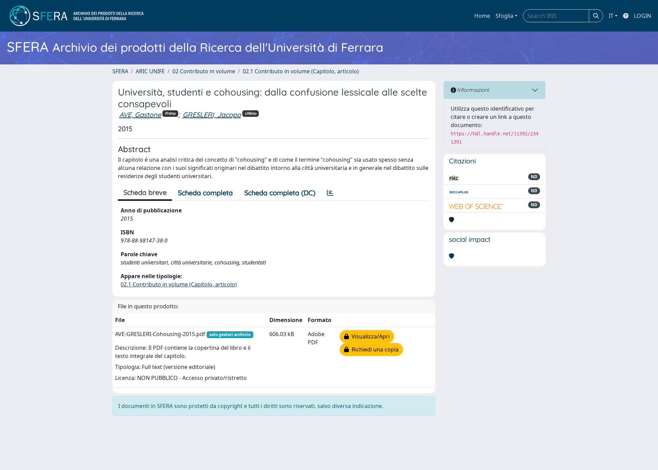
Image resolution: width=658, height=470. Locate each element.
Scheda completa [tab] (205, 192)
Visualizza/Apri (369, 336)
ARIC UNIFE (150, 71)
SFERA (120, 71)
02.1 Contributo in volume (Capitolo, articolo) (301, 71)
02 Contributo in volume (203, 71)
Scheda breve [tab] (145, 192)
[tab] (330, 193)
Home (482, 16)
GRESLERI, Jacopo (212, 114)
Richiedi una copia (374, 349)
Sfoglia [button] (504, 16)
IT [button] (611, 16)
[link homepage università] (76, 15)
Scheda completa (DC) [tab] (279, 192)
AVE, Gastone (140, 114)
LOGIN (642, 16)
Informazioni (472, 89)
